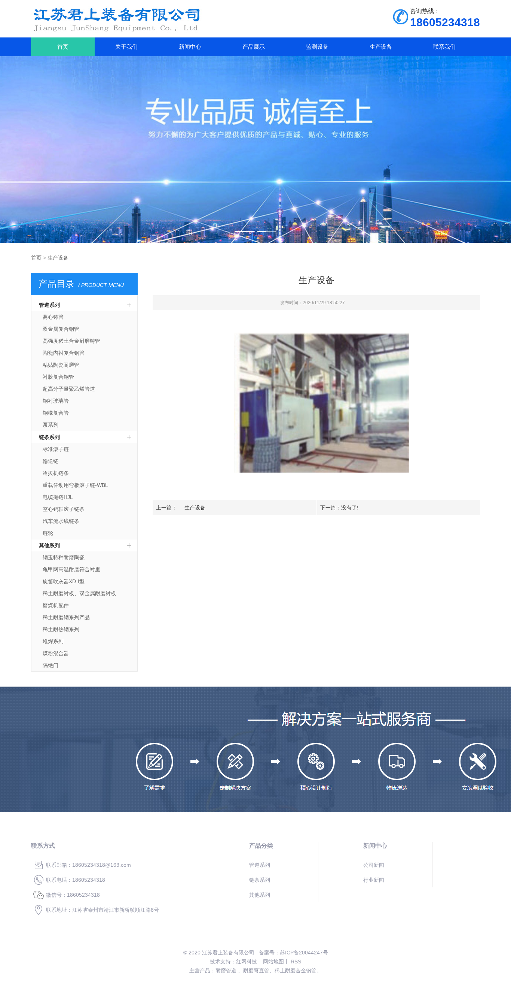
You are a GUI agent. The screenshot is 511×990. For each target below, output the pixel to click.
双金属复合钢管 (61, 329)
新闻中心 (190, 46)
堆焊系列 (53, 641)
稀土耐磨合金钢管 (295, 971)
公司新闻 (373, 865)
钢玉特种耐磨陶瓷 (64, 557)
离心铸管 (53, 317)
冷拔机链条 (56, 473)
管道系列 (49, 305)
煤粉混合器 (56, 653)
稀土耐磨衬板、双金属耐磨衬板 (79, 593)
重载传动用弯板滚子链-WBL (75, 485)
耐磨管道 (225, 971)
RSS (296, 962)
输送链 (50, 461)
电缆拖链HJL (58, 497)
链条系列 (49, 437)
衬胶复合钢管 (58, 377)
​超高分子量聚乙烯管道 (69, 389)
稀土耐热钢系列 (61, 629)
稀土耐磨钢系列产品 (66, 617)
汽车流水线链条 (61, 521)
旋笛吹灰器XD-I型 (64, 581)
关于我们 (126, 46)
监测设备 (317, 46)
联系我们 (444, 46)
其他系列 (49, 545)
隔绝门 (50, 665)
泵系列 (50, 425)
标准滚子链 (56, 449)
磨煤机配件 (56, 605)
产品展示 (253, 46)
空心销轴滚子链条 (64, 509)
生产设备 (381, 46)
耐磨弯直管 (256, 971)
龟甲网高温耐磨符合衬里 (71, 569)
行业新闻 (373, 880)
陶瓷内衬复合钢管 (64, 353)
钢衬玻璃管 (56, 401)
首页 (62, 46)
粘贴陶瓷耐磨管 (61, 365)
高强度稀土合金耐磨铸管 (71, 341)
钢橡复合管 (56, 413)
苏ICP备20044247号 (304, 953)
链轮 (48, 533)
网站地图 (273, 962)
